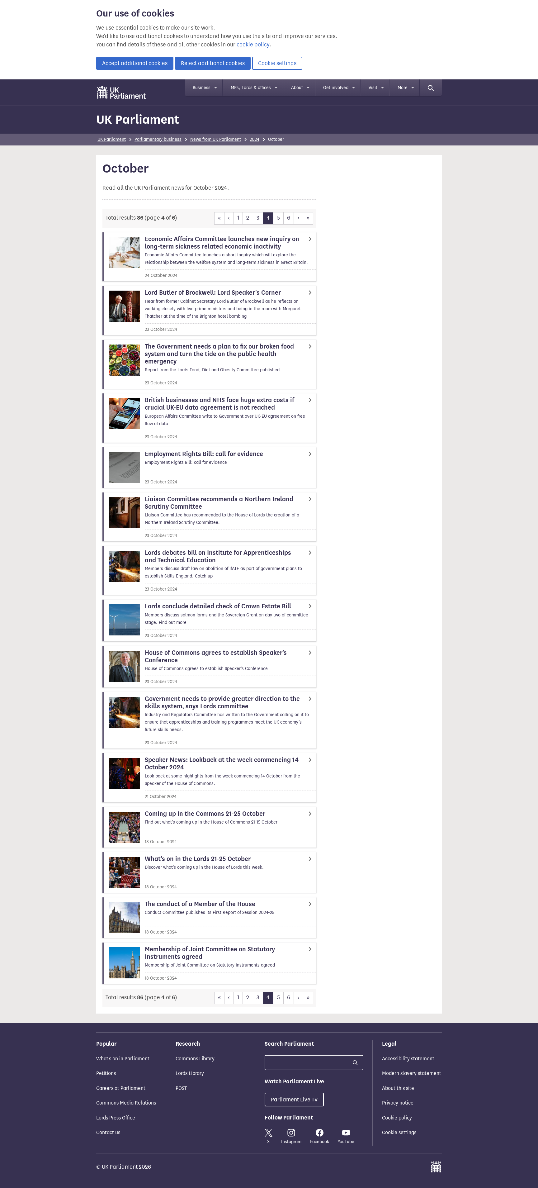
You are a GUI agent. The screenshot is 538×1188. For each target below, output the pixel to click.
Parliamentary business (158, 139)
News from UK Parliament (215, 139)
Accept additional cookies (135, 63)
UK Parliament (137, 119)
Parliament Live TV (294, 1099)
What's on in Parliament (122, 1059)
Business (201, 87)
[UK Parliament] (121, 92)
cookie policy (253, 44)
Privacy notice (397, 1103)
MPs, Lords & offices (251, 87)
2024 (254, 139)
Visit (373, 87)
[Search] (431, 87)
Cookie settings (277, 63)
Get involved (335, 87)
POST (181, 1088)
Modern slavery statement (411, 1073)
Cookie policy (397, 1118)
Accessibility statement (408, 1059)
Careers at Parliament (120, 1088)
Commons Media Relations (126, 1103)
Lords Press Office (115, 1118)
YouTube (346, 1141)
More (403, 87)
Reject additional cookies (213, 63)
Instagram (291, 1141)
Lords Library (190, 1073)
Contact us (108, 1132)
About (297, 87)
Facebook (319, 1141)
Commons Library (195, 1059)
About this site (398, 1088)
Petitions (106, 1073)
